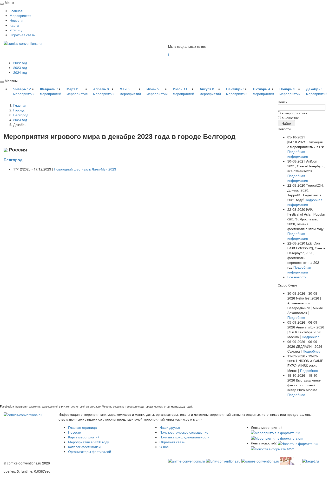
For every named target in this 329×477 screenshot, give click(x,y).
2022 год (20, 62)
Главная (16, 10)
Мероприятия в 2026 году (88, 441)
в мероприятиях (294, 112)
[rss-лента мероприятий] (275, 432)
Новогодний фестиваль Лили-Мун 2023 (85, 169)
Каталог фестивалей (84, 446)
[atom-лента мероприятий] (277, 437)
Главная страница (82, 427)
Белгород (13, 160)
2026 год (16, 29)
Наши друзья (169, 427)
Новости (16, 20)
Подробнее (296, 317)
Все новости (297, 276)
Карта (14, 25)
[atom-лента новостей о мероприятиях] (273, 448)
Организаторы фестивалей (89, 451)
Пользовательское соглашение (183, 432)
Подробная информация (297, 154)
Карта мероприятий (83, 437)
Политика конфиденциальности (184, 437)
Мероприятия (20, 15)
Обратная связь (22, 34)
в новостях (290, 117)
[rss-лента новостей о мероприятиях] (298, 443)
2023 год (20, 67)
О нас (164, 446)
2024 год (20, 72)
